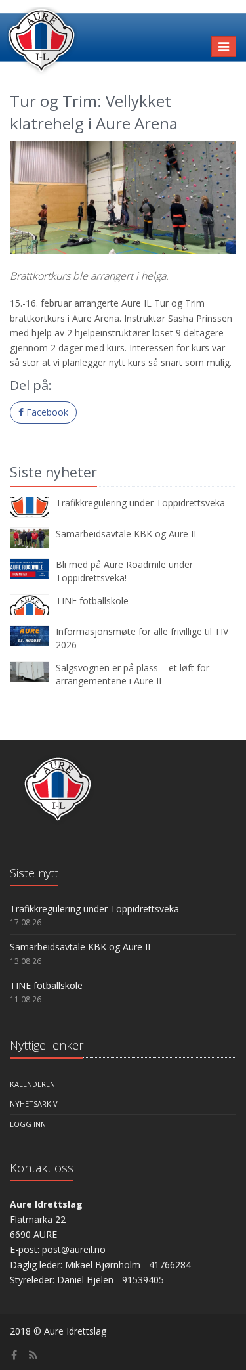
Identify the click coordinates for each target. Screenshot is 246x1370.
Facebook (46, 412)
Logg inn (28, 1124)
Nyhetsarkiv (34, 1104)
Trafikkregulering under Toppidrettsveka (140, 503)
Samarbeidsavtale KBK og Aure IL (127, 533)
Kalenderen (32, 1084)
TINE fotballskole (92, 600)
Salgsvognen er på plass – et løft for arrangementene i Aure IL (132, 674)
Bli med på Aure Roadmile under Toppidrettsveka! (124, 571)
